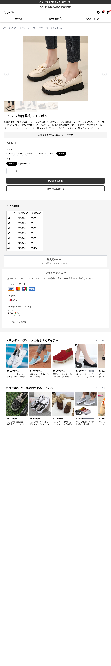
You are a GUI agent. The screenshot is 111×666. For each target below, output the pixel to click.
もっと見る (100, 340)
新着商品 (18, 19)
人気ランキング (92, 19)
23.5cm (50, 154)
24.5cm (61, 154)
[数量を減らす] (10, 171)
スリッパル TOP (9, 28)
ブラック (12, 164)
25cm (10, 154)
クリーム (24, 164)
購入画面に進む (55, 181)
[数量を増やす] (22, 171)
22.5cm (39, 154)
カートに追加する (55, 189)
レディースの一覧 (27, 28)
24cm (29, 154)
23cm (20, 154)
